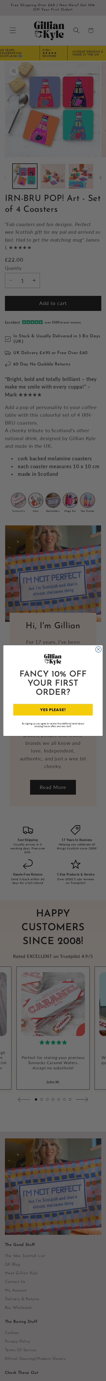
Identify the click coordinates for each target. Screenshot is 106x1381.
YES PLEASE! (53, 709)
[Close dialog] (99, 649)
